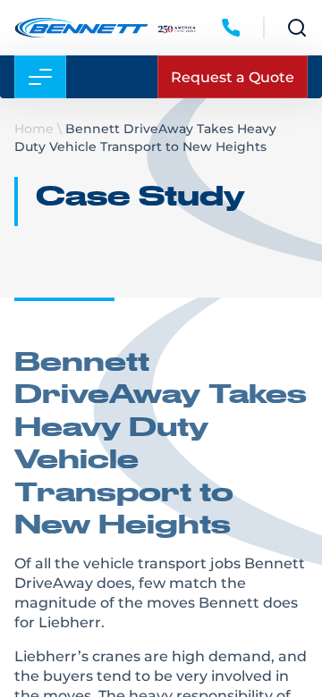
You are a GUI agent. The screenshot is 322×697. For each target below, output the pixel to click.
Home (34, 128)
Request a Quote (232, 76)
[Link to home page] (81, 28)
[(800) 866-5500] (231, 27)
